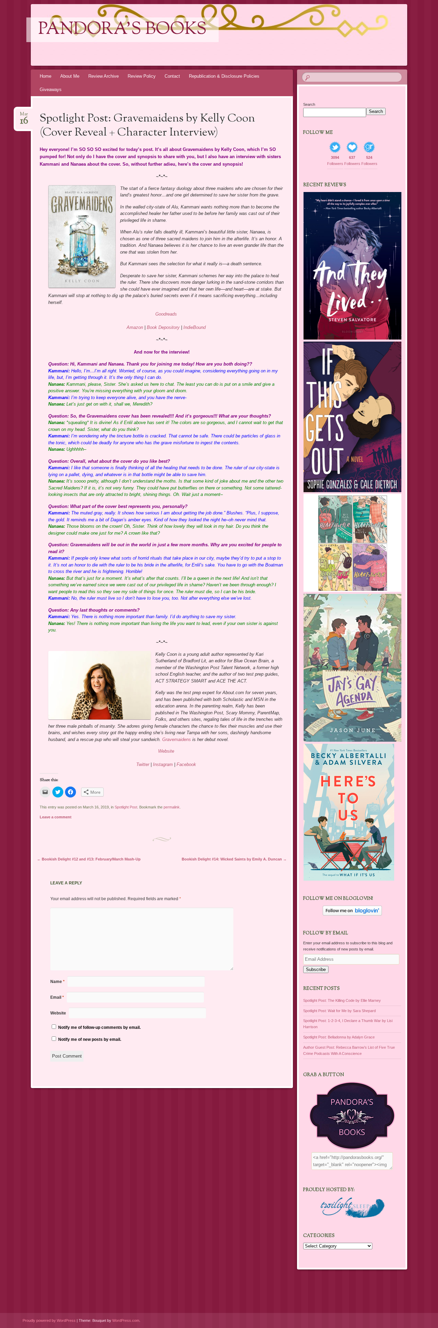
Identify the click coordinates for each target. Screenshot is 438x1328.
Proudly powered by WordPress (49, 1320)
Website (166, 751)
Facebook (186, 764)
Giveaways (51, 89)
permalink (172, 807)
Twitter (142, 764)
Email (57, 997)
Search (309, 104)
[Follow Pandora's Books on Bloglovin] (352, 914)
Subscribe (316, 969)
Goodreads (166, 314)
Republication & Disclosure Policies (224, 76)
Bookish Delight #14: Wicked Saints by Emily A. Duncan (234, 859)
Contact (172, 76)
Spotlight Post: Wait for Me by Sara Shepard (339, 1011)
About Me (69, 76)
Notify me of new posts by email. (89, 1039)
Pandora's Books (122, 29)
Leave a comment (56, 817)
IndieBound (194, 327)
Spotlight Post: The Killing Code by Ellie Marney (342, 1000)
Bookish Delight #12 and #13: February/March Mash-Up (89, 859)
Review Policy (142, 76)
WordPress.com (125, 1320)
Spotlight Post (126, 807)
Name (57, 981)
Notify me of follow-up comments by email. (99, 1027)
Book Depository (163, 327)
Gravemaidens (176, 739)
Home (45, 76)
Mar (24, 116)
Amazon (135, 327)
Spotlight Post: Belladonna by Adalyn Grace (339, 1037)
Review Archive (103, 76)
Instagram (163, 764)
